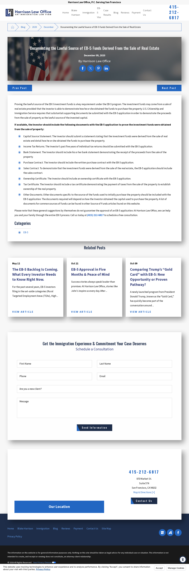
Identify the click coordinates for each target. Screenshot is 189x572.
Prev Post (20, 88)
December (49, 27)
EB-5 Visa (99, 12)
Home (65, 12)
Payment (136, 12)
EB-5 (25, 232)
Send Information (94, 427)
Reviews (125, 12)
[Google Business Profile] (162, 532)
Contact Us (147, 13)
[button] (182, 559)
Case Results (107, 13)
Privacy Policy (14, 536)
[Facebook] (178, 532)
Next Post (169, 88)
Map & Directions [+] (144, 492)
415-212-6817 (174, 12)
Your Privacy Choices (42, 562)
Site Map (106, 528)
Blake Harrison (75, 13)
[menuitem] (65, 13)
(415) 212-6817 (95, 215)
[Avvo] (170, 532)
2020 (34, 27)
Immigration (88, 12)
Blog (115, 12)
